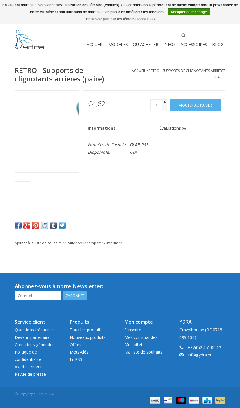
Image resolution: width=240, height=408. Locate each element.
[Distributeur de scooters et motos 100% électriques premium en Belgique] (29, 40)
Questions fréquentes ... (37, 329)
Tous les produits (86, 329)
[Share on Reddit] (44, 225)
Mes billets (134, 344)
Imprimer (114, 242)
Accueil (95, 44)
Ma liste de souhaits (143, 352)
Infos (169, 44)
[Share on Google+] (26, 225)
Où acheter (145, 44)
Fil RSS (76, 359)
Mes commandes (140, 337)
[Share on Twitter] (62, 225)
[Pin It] (35, 225)
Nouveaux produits (88, 337)
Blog (218, 44)
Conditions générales (34, 344)
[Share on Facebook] (18, 225)
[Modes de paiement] (154, 400)
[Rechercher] (183, 36)
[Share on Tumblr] (53, 225)
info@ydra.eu (200, 355)
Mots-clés (79, 352)
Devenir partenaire (32, 337)
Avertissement (28, 366)
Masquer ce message (189, 12)
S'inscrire (132, 329)
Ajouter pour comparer (84, 242)
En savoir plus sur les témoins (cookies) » (121, 19)
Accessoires (194, 44)
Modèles (118, 44)
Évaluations (172, 128)
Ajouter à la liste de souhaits (38, 242)
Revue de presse (30, 374)
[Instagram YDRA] (220, 286)
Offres (75, 344)
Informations (101, 128)
